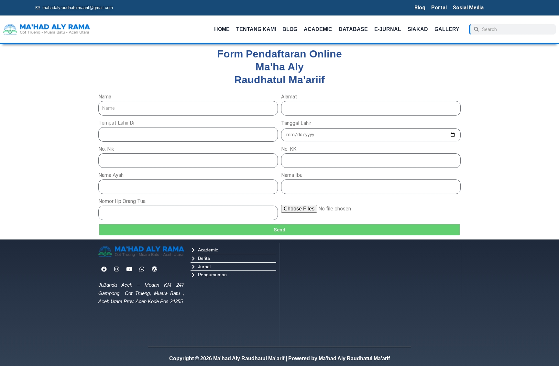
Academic (318, 29)
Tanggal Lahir (296, 123)
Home (222, 29)
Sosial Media (468, 8)
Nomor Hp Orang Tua (122, 201)
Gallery (446, 29)
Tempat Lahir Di (116, 123)
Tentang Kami (256, 29)
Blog (419, 8)
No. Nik (106, 149)
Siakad (418, 29)
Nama (104, 97)
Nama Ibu (291, 175)
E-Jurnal (387, 29)
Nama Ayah (111, 175)
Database (353, 29)
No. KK (288, 149)
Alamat (289, 97)
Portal (439, 8)
